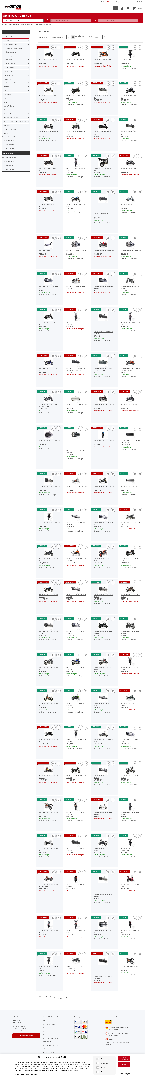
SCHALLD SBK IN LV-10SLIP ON (104, 440)
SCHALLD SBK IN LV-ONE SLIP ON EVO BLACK (130, 849)
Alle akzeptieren (124, 1058)
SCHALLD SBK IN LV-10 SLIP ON (76, 404)
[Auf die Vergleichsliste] (53, 47)
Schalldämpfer (9, 75)
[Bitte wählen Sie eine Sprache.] (109, 2)
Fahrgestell (7, 94)
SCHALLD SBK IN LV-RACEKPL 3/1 (130, 931)
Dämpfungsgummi (11, 56)
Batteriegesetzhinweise (51, 1045)
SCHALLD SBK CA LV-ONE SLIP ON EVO (49, 287)
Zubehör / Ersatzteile (11, 83)
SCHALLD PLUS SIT (45, 250)
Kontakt (139, 2)
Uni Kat (6, 133)
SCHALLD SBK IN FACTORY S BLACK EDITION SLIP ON (75, 369)
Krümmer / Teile (10, 67)
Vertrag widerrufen (120, 2)
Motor (6, 102)
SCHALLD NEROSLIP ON (101, 214)
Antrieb (6, 40)
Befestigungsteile (10, 52)
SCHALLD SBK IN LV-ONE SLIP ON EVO (48, 560)
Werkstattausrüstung (11, 118)
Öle (5, 110)
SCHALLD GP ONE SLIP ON (102, 60)
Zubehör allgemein (10, 129)
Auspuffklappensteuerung (13, 48)
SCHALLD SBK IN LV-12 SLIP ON (49, 486)
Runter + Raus (8, 114)
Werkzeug (7, 125)
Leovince (8, 79)
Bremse (6, 87)
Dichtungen (8, 60)
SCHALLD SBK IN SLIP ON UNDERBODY (74, 968)
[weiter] (104, 36)
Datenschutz (47, 1028)
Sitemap (46, 1035)
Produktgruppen (7, 36)
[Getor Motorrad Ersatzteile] (12, 7)
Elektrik (6, 91)
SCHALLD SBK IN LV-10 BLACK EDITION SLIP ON (103, 369)
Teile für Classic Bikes (9, 137)
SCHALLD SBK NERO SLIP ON (130, 966)
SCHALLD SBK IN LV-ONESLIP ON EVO (75, 885)
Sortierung (43, 37)
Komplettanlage (10, 64)
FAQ (44, 1021)
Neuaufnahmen (9, 106)
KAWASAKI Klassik (10, 144)
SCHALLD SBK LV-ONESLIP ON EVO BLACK (103, 977)
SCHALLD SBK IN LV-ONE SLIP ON (103, 523)
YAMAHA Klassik (9, 148)
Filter (5, 98)
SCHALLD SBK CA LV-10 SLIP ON (76, 250)
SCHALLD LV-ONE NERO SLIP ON (75, 97)
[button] (122, 8)
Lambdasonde (9, 71)
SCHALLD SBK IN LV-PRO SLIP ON (75, 931)
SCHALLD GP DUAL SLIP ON (48, 60)
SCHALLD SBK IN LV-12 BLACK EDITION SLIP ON (130, 442)
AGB (44, 1031)
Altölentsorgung (48, 1052)
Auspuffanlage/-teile (10, 44)
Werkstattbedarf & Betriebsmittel (15, 121)
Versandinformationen (50, 1038)
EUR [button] (101, 2)
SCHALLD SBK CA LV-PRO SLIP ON (130, 323)
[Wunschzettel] (128, 8)
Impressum (47, 1042)
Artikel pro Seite (57, 37)
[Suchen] (115, 8)
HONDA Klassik (9, 140)
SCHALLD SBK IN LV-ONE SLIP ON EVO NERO (48, 885)
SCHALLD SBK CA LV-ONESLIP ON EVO (103, 333)
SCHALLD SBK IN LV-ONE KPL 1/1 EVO (75, 523)
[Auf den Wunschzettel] (58, 47)
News (132, 2)
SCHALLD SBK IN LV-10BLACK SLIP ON (75, 451)
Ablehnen (124, 1064)
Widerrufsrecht (48, 1049)
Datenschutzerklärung (22, 1074)
